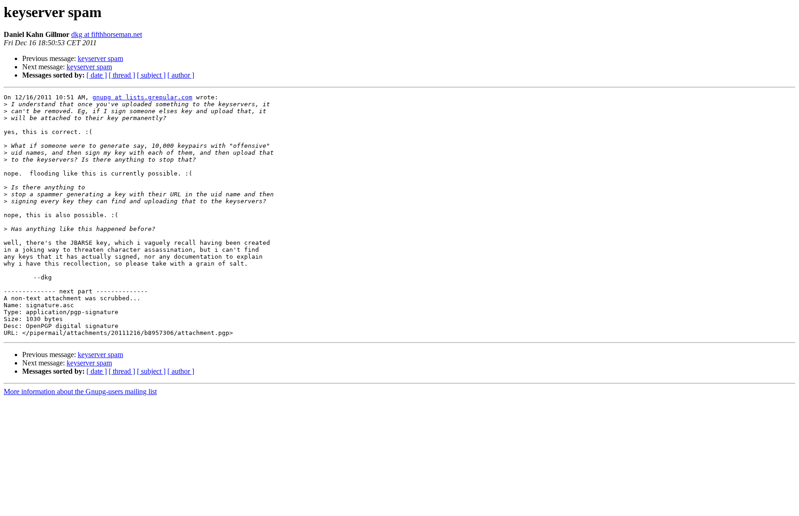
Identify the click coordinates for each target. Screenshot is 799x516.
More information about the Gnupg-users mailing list (80, 391)
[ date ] (96, 75)
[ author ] (180, 75)
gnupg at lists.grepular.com (142, 97)
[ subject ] (151, 75)
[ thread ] (122, 75)
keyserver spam (100, 58)
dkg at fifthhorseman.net (106, 34)
